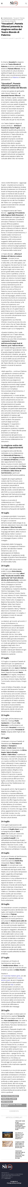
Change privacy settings (14, 1183)
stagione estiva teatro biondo (12, 1105)
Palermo (16, 77)
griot (18, 976)
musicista (6, 976)
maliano (13, 976)
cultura (5, 1096)
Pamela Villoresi (9, 1099)
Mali (11, 985)
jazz (8, 980)
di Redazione (4, 38)
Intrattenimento (7, 18)
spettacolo (7, 1102)
